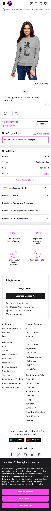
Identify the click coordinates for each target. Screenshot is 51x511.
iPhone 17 (30, 387)
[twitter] (18, 456)
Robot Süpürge (32, 332)
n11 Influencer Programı (12, 387)
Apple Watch (31, 353)
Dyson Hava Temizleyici (35, 412)
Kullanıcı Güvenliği (10, 367)
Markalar (6, 332)
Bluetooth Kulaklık (33, 357)
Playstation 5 (31, 349)
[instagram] (25, 456)
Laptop (28, 400)
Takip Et (42, 124)
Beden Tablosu (43, 134)
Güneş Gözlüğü (32, 391)
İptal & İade (7, 359)
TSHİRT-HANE (9, 122)
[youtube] (32, 456)
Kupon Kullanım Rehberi (12, 379)
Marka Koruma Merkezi (12, 328)
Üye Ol (5, 346)
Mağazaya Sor (10, 126)
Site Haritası (7, 375)
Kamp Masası (31, 420)
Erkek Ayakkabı (32, 361)
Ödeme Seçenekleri (10, 355)
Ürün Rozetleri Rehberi (12, 383)
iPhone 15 (30, 379)
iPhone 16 (30, 396)
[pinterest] (39, 456)
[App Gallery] (33, 440)
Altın (27, 328)
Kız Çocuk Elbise (32, 383)
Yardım (5, 350)
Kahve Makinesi (32, 416)
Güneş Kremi (31, 408)
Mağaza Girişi (25, 288)
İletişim (5, 336)
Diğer (46, 173)
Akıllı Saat (30, 341)
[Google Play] (17, 440)
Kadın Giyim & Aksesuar (21, 10)
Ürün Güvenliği (8, 371)
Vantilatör (30, 404)
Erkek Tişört (30, 365)
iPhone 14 (30, 336)
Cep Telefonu (31, 369)
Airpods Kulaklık (32, 345)
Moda (7, 10)
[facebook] (11, 456)
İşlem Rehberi (8, 363)
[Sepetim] (31, 3)
